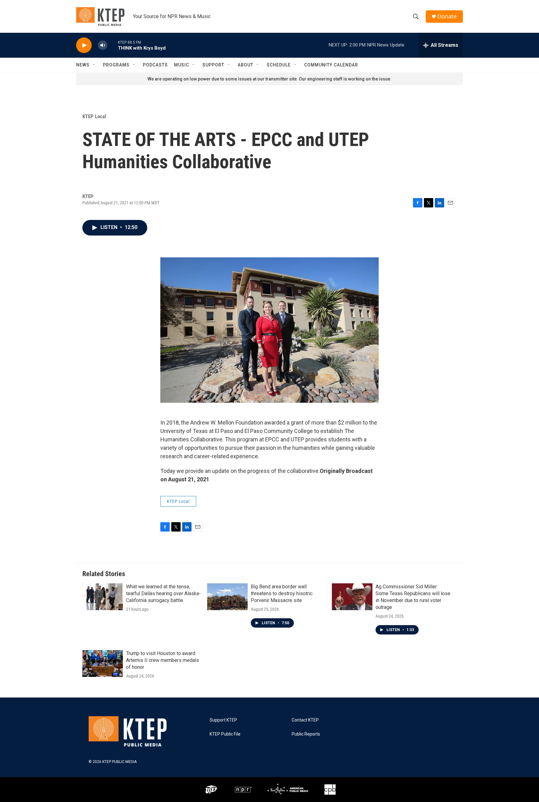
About (245, 64)
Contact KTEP (305, 720)
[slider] (113, 45)
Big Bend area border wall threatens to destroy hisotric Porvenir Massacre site (282, 593)
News (83, 64)
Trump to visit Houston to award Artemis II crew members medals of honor (162, 660)
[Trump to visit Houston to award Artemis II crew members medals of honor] (102, 663)
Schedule (279, 64)
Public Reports (306, 734)
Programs (116, 64)
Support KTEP (223, 720)
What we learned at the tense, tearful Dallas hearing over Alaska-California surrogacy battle (163, 593)
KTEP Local (94, 116)
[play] (84, 45)
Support (213, 64)
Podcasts (155, 64)
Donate (447, 16)
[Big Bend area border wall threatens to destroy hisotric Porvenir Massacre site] (227, 596)
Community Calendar (331, 64)
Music (181, 64)
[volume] (102, 45)
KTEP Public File (225, 734)
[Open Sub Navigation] (94, 64)
